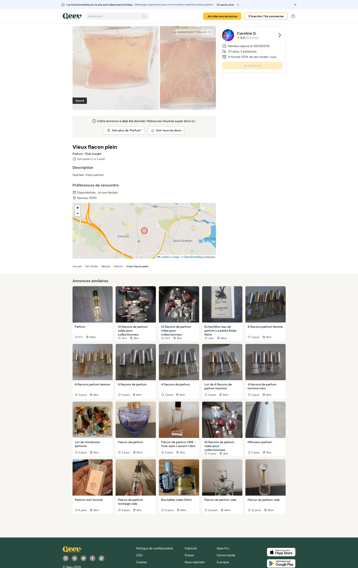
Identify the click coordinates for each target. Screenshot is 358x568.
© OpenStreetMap (191, 257)
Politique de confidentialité (154, 548)
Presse (189, 555)
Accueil (77, 266)
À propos (223, 562)
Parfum (118, 266)
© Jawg (174, 257)
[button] (77, 208)
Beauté (106, 266)
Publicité (191, 548)
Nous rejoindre (195, 562)
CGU (139, 555)
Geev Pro (223, 548)
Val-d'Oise (91, 266)
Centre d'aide (226, 555)
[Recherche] (144, 16)
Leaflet (164, 257)
